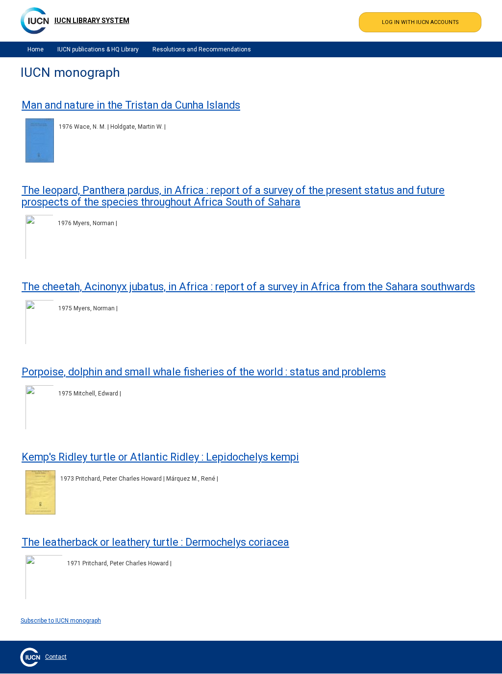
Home (35, 49)
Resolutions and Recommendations (201, 49)
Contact (56, 656)
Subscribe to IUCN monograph (61, 620)
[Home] (35, 20)
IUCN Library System (91, 20)
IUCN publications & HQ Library (98, 49)
